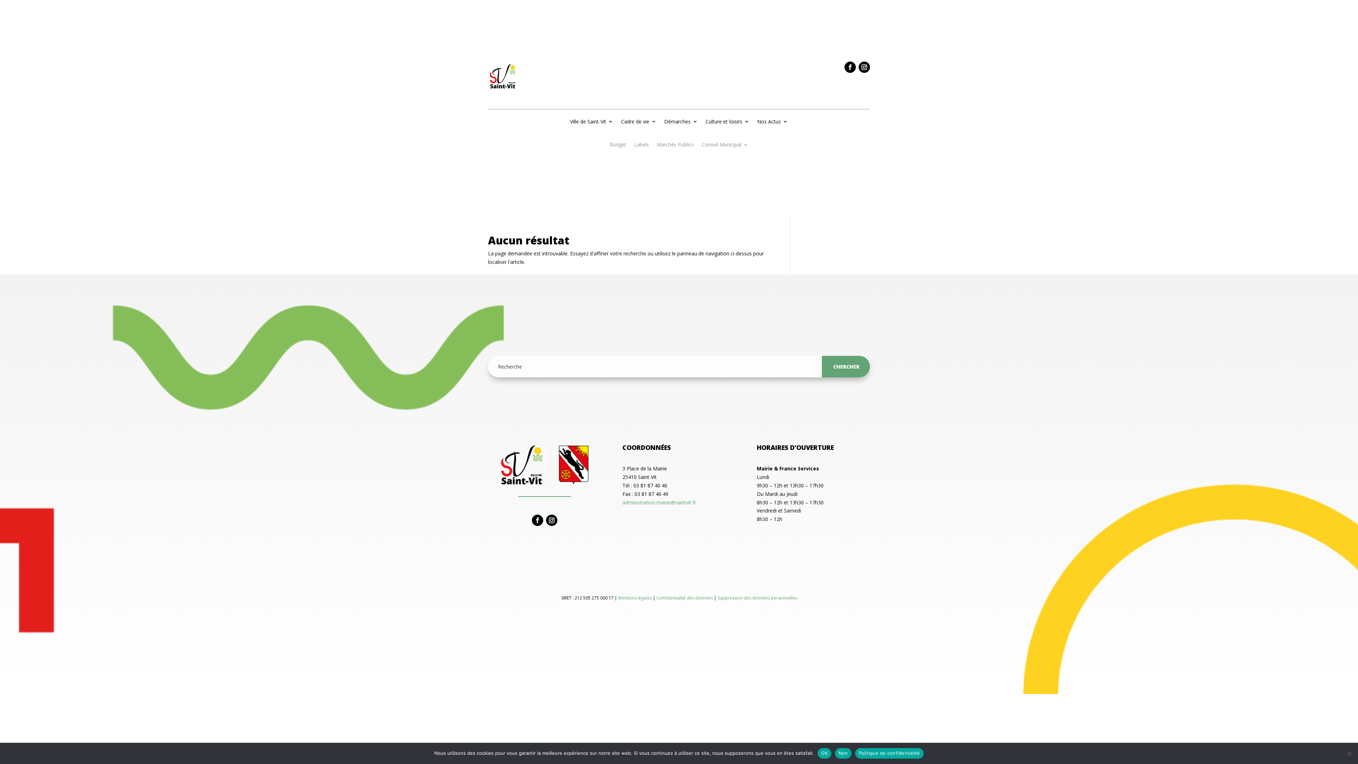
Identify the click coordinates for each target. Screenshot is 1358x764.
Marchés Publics (675, 145)
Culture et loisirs (724, 121)
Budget (618, 145)
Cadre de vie (635, 121)
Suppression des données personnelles (757, 598)
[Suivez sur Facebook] (850, 67)
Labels (641, 145)
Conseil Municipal (721, 145)
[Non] (1349, 753)
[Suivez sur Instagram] (864, 67)
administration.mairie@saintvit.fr (659, 502)
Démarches (677, 121)
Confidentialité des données (685, 598)
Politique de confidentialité (889, 753)
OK (824, 753)
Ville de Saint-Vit (588, 121)
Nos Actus (769, 121)
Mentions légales (635, 598)
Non (843, 753)
